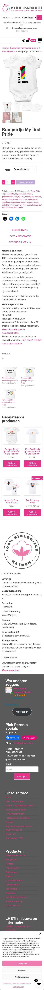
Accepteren (22, 963)
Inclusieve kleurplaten (16, 897)
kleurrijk (21, 196)
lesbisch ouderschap (10, 199)
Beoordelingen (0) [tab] (20, 242)
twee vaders (18, 207)
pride (25, 199)
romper (29, 202)
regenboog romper (18, 202)
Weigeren (22, 970)
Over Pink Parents (14, 801)
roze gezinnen (16, 205)
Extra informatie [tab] (20, 236)
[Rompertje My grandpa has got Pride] (29, 372)
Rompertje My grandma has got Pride (8, 402)
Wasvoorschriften (15, 813)
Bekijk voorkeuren (22, 977)
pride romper (33, 199)
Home (5, 47)
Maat (7, 169)
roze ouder (27, 205)
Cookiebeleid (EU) (14, 838)
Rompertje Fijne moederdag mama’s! (10, 379)
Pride (38, 191)
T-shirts (9, 863)
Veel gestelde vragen (16, 809)
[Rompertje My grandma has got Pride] (10, 393)
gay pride (18, 193)
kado (15, 196)
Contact (9, 822)
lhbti (20, 199)
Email (8, 764)
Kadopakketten (13, 884)
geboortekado (7, 196)
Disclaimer (11, 833)
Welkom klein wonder (16, 855)
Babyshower (12, 872)
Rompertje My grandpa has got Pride (27, 380)
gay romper (27, 193)
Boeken (9, 876)
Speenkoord (11, 888)
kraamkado (29, 196)
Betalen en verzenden (18, 817)
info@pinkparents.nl (23, 743)
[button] (40, 934)
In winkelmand (26, 182)
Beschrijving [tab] (20, 229)
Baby (33, 191)
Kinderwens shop (14, 901)
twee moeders (7, 207)
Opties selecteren (11, 464)
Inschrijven (22, 776)
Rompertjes (11, 859)
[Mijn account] (23, 40)
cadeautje (10, 193)
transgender (37, 205)
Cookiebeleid (6, 983)
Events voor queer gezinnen (19, 805)
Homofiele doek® (14, 880)
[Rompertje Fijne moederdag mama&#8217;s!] (10, 372)
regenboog (6, 202)
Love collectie (12, 905)
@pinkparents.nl (10, 670)
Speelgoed (11, 892)
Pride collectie (12, 867)
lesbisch (38, 196)
